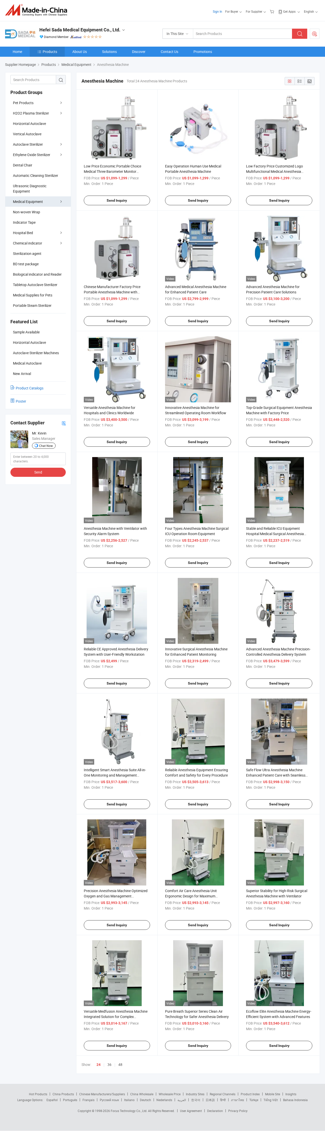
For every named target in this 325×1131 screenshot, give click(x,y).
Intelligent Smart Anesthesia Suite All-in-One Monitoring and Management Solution (115, 775)
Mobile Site (272, 1094)
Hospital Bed (23, 232)
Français (88, 1100)
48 (120, 1064)
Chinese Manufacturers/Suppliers (102, 1094)
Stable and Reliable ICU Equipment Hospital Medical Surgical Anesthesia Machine (275, 533)
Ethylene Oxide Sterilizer (31, 154)
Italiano (129, 1100)
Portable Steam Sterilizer (32, 305)
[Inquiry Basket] (272, 11)
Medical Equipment (28, 201)
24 (98, 1065)
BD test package (26, 263)
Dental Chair (22, 165)
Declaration (215, 1111)
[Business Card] (64, 423)
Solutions (109, 51)
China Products (63, 1094)
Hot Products (38, 1094)
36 (109, 1064)
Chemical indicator (27, 243)
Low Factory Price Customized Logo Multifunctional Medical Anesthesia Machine (274, 171)
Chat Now (46, 446)
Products (50, 51)
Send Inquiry (117, 200)
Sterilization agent (27, 253)
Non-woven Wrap (26, 212)
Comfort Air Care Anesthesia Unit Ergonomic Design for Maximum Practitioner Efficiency (191, 896)
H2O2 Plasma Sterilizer (31, 113)
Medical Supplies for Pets (32, 295)
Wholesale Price (170, 1094)
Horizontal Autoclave (29, 123)
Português (70, 1100)
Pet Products (23, 102)
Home (17, 51)
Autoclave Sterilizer (28, 144)
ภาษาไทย (237, 1100)
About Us (79, 51)
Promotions (202, 51)
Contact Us (169, 51)
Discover (138, 51)
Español (52, 1100)
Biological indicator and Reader (37, 274)
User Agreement (191, 1111)
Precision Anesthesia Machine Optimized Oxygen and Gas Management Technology (116, 896)
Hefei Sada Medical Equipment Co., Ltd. (79, 29)
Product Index (250, 1094)
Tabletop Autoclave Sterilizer (35, 284)
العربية (181, 1100)
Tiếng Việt (271, 1100)
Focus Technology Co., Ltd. (129, 1111)
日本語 (210, 1100)
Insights (290, 1094)
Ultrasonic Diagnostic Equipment (29, 188)
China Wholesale (141, 1094)
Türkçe (253, 1100)
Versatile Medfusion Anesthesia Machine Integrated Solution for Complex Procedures (116, 1016)
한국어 (195, 1100)
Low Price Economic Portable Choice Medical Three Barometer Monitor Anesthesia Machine (112, 171)
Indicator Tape (24, 222)
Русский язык (109, 1100)
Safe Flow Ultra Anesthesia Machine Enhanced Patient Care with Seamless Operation (275, 775)
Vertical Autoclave (27, 133)
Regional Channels (222, 1094)
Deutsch (145, 1100)
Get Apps (289, 11)
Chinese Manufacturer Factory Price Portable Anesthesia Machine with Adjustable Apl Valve (112, 292)
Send (38, 472)
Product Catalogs (29, 388)
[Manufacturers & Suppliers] (37, 10)
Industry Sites (195, 1094)
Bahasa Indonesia (295, 1100)
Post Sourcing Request (314, 34)
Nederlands (164, 1100)
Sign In (217, 11)
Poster (21, 401)
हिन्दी (223, 1100)
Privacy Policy (238, 1111)
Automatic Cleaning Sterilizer (35, 175)
